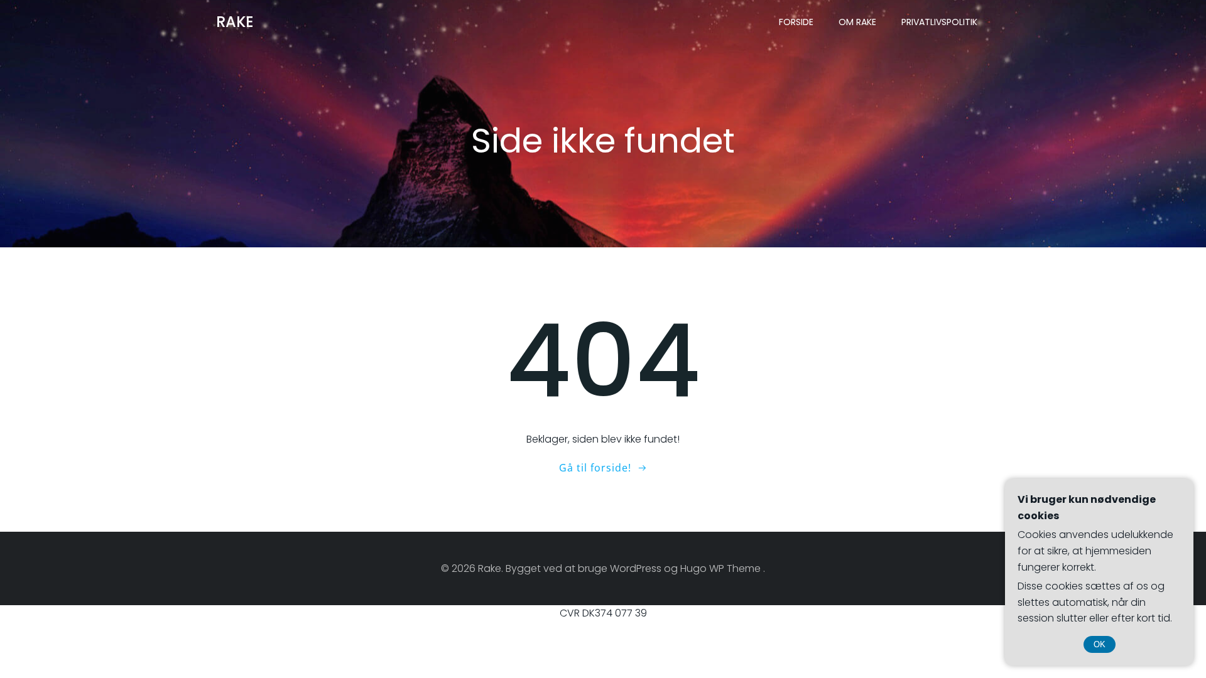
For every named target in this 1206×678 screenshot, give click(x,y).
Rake (235, 21)
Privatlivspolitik (939, 22)
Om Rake (857, 22)
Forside (796, 22)
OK (1100, 644)
